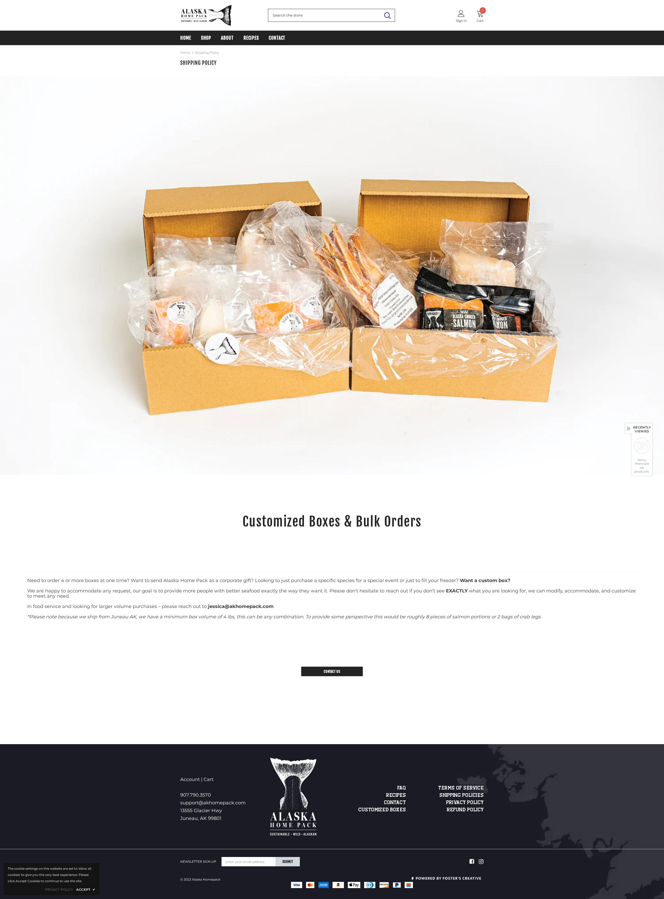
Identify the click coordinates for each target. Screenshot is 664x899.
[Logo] (206, 15)
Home (185, 52)
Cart (208, 779)
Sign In (461, 21)
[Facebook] (471, 862)
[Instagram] (480, 862)
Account (190, 779)
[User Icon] (461, 13)
